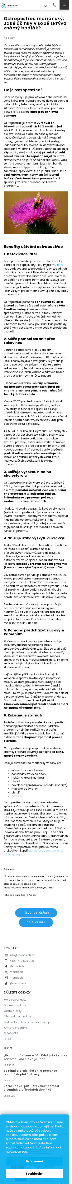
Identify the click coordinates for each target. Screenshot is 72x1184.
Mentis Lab (17, 966)
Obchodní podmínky (17, 1016)
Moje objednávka (15, 1000)
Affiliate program (15, 1028)
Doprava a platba (15, 1005)
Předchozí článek (36, 912)
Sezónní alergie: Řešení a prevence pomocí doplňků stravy (30, 1072)
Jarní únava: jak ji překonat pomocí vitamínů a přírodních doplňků (31, 1088)
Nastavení (34, 1161)
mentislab (16, 972)
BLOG (7, 1039)
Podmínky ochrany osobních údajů (27, 1022)
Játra (59, 265)
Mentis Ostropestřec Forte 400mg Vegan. (34, 852)
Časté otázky (13, 1011)
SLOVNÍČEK (11, 1033)
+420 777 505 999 (22, 961)
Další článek (36, 922)
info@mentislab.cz (22, 955)
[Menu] (65, 5)
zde (24, 1151)
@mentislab (18, 983)
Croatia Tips (19, 895)
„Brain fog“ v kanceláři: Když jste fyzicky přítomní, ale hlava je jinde (35, 1057)
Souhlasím (34, 1173)
